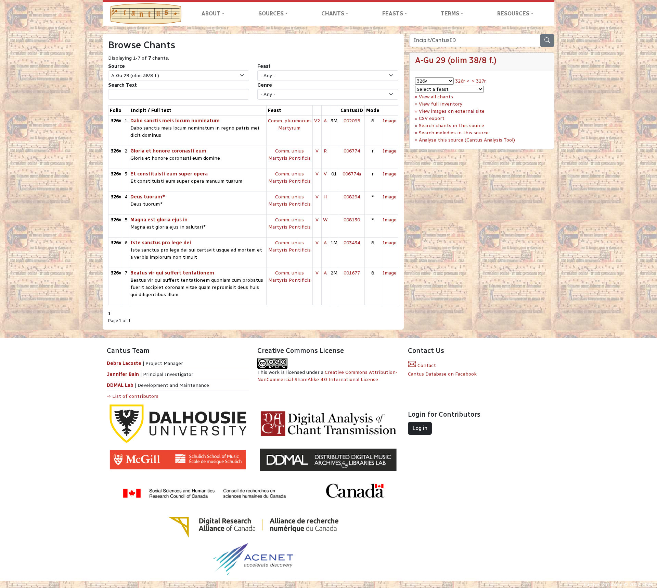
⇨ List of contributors (132, 396)
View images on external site (452, 111)
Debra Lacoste (124, 363)
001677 (352, 273)
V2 (317, 121)
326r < (462, 81)
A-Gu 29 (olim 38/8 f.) (456, 60)
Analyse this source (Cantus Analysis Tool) (467, 140)
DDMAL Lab (120, 385)
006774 (352, 151)
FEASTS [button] (392, 13)
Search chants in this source (451, 125)
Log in (419, 428)
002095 (352, 121)
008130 (352, 220)
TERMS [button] (450, 13)
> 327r (479, 81)
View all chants (436, 97)
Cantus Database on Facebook (442, 374)
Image (390, 121)
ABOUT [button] (211, 13)
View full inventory (440, 104)
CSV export (432, 118)
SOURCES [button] (271, 13)
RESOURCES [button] (513, 13)
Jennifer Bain (123, 374)
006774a (352, 174)
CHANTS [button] (332, 13)
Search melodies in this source (454, 133)
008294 (352, 197)
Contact (426, 365)
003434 (352, 243)
